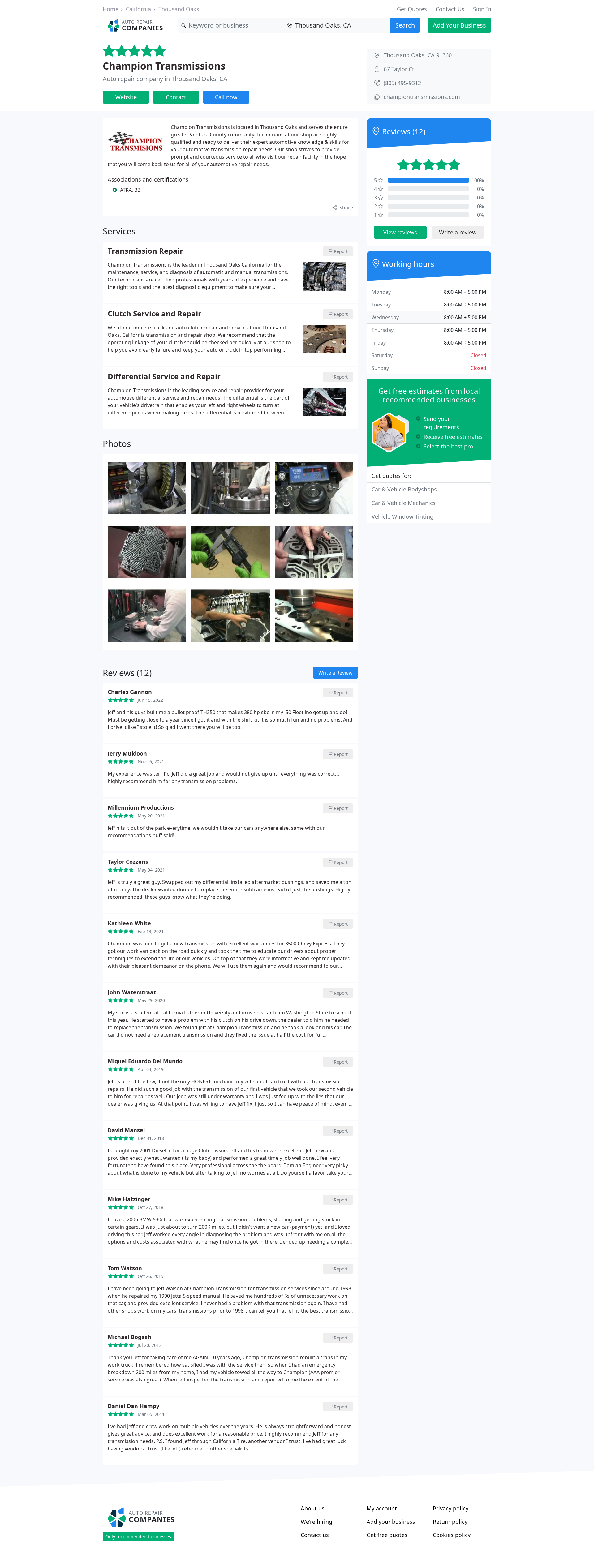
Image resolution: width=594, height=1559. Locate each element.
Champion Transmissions (164, 65)
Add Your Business (459, 25)
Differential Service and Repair (164, 376)
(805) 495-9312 (402, 83)
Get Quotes (412, 9)
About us (313, 1508)
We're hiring (316, 1521)
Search (405, 25)
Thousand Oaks (178, 9)
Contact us (315, 1535)
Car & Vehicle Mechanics (404, 503)
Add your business (391, 1521)
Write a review (457, 232)
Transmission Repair (145, 251)
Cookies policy (452, 1535)
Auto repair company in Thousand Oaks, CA (165, 79)
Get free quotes (387, 1535)
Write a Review (335, 672)
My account (382, 1508)
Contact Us (450, 9)
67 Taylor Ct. (400, 69)
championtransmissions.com (422, 97)
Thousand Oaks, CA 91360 (418, 55)
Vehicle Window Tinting (402, 516)
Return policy (450, 1521)
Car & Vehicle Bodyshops (404, 489)
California (138, 9)
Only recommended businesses (138, 1537)
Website (126, 97)
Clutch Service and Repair (154, 314)
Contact (176, 97)
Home (110, 9)
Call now (226, 97)
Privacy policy (450, 1508)
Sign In (482, 9)
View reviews (400, 232)
